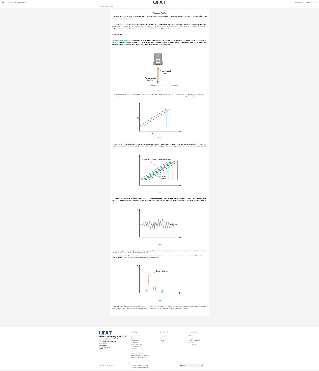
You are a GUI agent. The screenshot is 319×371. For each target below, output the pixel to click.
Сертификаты (163, 338)
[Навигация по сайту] (3, 2)
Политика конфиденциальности (139, 367)
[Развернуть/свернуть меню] (15, 2)
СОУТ (161, 342)
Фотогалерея (192, 344)
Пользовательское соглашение (139, 365)
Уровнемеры (134, 338)
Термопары (134, 342)
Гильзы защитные (136, 353)
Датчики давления (136, 335)
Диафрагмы (134, 348)
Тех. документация (165, 335)
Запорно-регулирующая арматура (140, 355)
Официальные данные (195, 340)
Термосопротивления (136, 344)
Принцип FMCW (109, 6)
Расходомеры (134, 340)
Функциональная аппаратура (139, 357)
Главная (102, 6)
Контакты (308, 2)
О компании (298, 2)
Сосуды (133, 351)
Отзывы (162, 340)
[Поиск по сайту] (316, 2)
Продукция (11, 2)
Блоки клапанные (135, 346)
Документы (21, 2)
